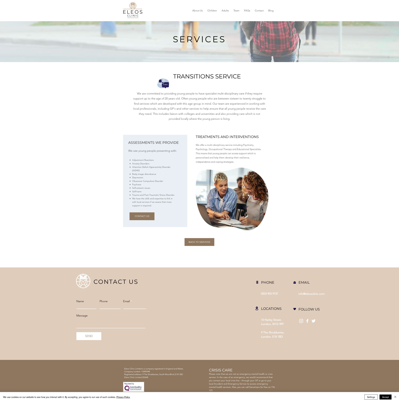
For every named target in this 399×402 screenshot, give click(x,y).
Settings (371, 397)
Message (82, 315)
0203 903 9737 (269, 293)
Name (80, 301)
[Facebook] (307, 321)
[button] (212, 10)
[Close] (395, 397)
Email (126, 301)
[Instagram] (301, 321)
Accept (385, 397)
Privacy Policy (123, 397)
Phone (104, 301)
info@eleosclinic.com (311, 293)
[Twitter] (313, 321)
